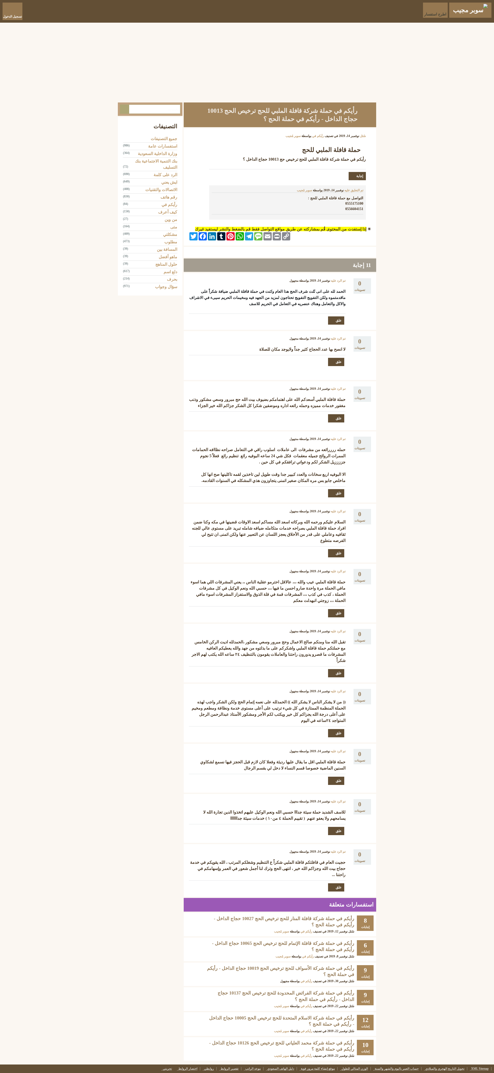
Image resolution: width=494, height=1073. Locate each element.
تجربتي (167, 1068)
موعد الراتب (253, 1068)
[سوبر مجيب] (470, 10)
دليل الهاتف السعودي (280, 1068)
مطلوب (170, 242)
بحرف (172, 279)
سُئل (363, 136)
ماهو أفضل (168, 257)
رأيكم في (318, 136)
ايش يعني (169, 182)
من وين (171, 219)
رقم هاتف (169, 197)
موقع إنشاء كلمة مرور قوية (318, 1068)
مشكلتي (170, 234)
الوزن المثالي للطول (354, 1068)
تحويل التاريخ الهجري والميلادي (444, 1068)
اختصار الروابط (187, 1068)
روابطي (209, 1068)
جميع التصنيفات (164, 138)
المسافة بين (167, 249)
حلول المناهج (166, 264)
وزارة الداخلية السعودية (157, 153)
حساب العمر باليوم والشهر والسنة (397, 1068)
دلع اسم (170, 272)
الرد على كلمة (165, 174)
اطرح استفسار (435, 14)
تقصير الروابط (229, 1068)
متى (173, 227)
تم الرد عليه (338, 280)
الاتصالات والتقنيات (161, 189)
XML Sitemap (480, 1068)
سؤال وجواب (166, 286)
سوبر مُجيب (281, 931)
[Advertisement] (247, 61)
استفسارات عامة (162, 146)
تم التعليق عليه (354, 190)
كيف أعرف (167, 212)
